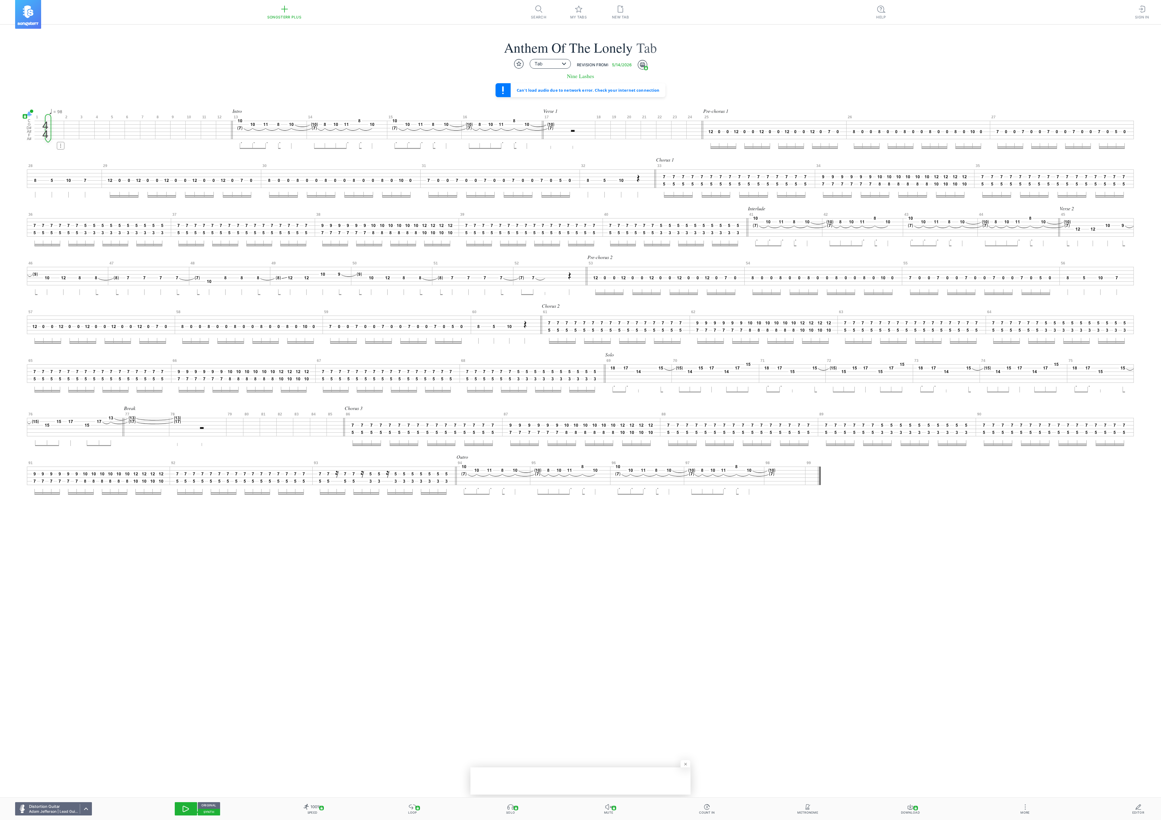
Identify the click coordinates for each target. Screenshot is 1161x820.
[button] (28, 114)
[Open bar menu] (60, 145)
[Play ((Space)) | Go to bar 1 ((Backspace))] (186, 808)
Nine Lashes (580, 76)
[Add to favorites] (519, 64)
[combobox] (550, 64)
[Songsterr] (28, 14)
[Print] (642, 65)
